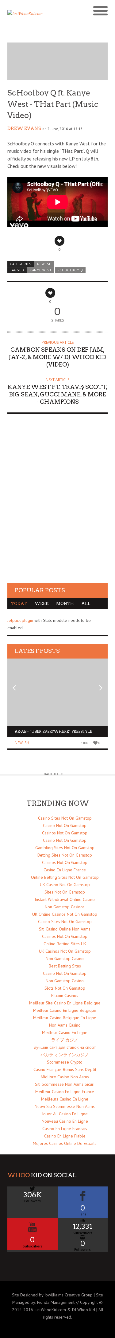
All (85, 603)
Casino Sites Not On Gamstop (65, 818)
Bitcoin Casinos (64, 995)
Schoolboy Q (70, 270)
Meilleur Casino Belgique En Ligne (64, 1017)
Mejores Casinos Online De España (65, 1143)
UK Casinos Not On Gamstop (65, 951)
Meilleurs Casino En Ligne (64, 1099)
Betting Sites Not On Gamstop (64, 855)
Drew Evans (24, 128)
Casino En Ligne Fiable (65, 1136)
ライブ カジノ (64, 1040)
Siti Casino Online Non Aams (64, 929)
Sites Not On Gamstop (64, 892)
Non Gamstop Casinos (65, 907)
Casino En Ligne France (65, 870)
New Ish (44, 264)
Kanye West (41, 270)
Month (65, 603)
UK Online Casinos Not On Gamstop (64, 914)
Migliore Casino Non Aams (65, 1077)
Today (19, 603)
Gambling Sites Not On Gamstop (64, 847)
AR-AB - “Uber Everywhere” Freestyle (53, 731)
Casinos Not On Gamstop (64, 833)
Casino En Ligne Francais (64, 1128)
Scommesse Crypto (64, 1062)
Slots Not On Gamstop (64, 988)
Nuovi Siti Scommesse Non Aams (65, 1106)
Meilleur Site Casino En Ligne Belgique (65, 1003)
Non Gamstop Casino (65, 958)
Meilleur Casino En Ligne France (64, 1091)
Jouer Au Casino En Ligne (65, 1114)
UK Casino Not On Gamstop (65, 884)
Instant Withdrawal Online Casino (65, 899)
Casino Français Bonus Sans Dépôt (64, 1069)
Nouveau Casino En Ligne (65, 1121)
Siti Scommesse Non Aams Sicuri (64, 1084)
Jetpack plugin (20, 620)
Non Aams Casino (65, 1025)
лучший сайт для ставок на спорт (65, 1047)
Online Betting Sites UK (65, 944)
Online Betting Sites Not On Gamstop (65, 877)
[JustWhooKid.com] (44, 15)
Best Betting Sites (65, 966)
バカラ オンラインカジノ (64, 1054)
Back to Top (55, 774)
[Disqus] (57, 504)
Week (42, 603)
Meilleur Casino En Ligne (64, 1032)
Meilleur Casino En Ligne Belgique (64, 1010)
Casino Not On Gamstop (64, 825)
